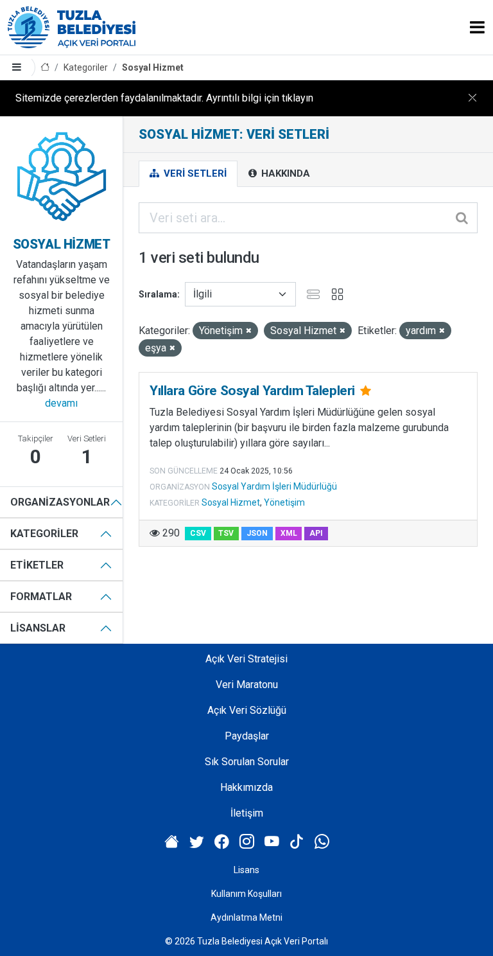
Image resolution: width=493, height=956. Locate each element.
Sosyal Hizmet (153, 67)
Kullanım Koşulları (246, 894)
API (316, 533)
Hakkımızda (246, 787)
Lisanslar (37, 628)
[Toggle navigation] (477, 27)
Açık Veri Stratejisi (246, 659)
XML (289, 533)
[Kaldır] (249, 331)
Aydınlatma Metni (246, 917)
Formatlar (41, 596)
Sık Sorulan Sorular (247, 762)
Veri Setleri (194, 173)
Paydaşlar (247, 736)
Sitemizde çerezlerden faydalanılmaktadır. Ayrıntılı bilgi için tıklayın (164, 98)
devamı (61, 403)
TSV (226, 533)
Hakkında (284, 173)
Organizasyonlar (60, 502)
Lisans (246, 870)
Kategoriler (86, 67)
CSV (198, 533)
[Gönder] (463, 217)
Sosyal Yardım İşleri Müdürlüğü (274, 486)
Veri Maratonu (247, 684)
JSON (257, 533)
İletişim (246, 813)
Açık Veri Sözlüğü (246, 710)
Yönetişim (284, 502)
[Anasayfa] (44, 67)
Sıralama (158, 294)
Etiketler (37, 565)
